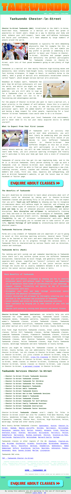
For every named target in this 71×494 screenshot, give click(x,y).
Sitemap (3, 477)
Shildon (40, 428)
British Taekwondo (20, 163)
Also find (6, 330)
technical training (50, 149)
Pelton (65, 433)
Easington (6, 430)
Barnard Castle (45, 437)
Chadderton (44, 446)
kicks (40, 71)
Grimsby (30, 443)
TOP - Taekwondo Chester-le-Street (17, 458)
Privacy (68, 477)
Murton (30, 430)
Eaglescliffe (19, 437)
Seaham (13, 428)
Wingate (47, 430)
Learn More (37, 493)
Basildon (45, 448)
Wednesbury (56, 446)
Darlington (19, 435)
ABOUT (50, 13)
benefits (6, 197)
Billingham (63, 428)
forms (56, 238)
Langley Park (19, 430)
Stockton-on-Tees (60, 435)
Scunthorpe (25, 448)
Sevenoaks (6, 450)
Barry (13, 446)
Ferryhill (55, 433)
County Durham (57, 326)
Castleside (7, 437)
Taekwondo (24, 31)
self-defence (39, 104)
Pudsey (65, 448)
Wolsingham (31, 437)
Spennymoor (44, 426)
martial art (42, 31)
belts (65, 266)
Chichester (20, 443)
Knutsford (23, 446)
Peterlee (64, 430)
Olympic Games (35, 89)
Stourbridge (41, 443)
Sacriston (32, 433)
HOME (45, 13)
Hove (14, 450)
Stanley (22, 433)
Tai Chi (61, 46)
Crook (55, 430)
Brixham (10, 443)
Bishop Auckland (33, 435)
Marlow (35, 450)
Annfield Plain (9, 433)
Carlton (36, 448)
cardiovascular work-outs (49, 218)
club (54, 117)
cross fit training (39, 357)
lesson (59, 138)
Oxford (16, 448)
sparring (42, 152)
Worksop (33, 446)
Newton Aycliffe (26, 428)
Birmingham (53, 443)
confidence (23, 38)
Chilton (47, 435)
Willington (44, 433)
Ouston (53, 426)
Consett (38, 430)
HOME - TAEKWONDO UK (35, 470)
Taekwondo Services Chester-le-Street (27, 371)
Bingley (5, 446)
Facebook (6, 176)
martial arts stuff (20, 326)
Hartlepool (51, 428)
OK (45, 493)
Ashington (56, 448)
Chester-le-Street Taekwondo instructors (21, 314)
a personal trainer (31, 366)
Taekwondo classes (43, 60)
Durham (56, 437)
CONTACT (56, 13)
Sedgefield (7, 435)
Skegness (64, 443)
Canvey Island (24, 450)
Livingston (45, 450)
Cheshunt (52, 441)
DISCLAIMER (64, 13)
